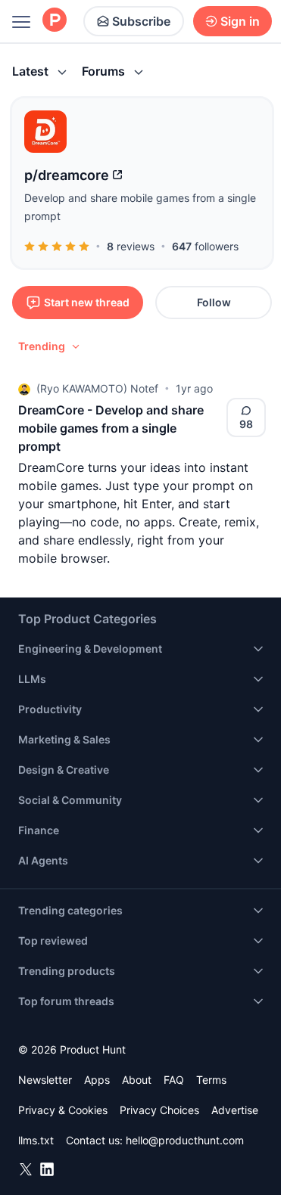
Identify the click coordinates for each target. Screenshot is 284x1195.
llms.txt (36, 1140)
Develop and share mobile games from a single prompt (140, 206)
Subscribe (141, 21)
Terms (211, 1079)
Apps (97, 1079)
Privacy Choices (159, 1109)
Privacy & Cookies (63, 1109)
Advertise (234, 1109)
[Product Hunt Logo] (54, 21)
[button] (50, 346)
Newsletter (45, 1079)
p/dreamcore (66, 175)
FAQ (174, 1079)
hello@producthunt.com (185, 1140)
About (136, 1079)
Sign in (240, 21)
